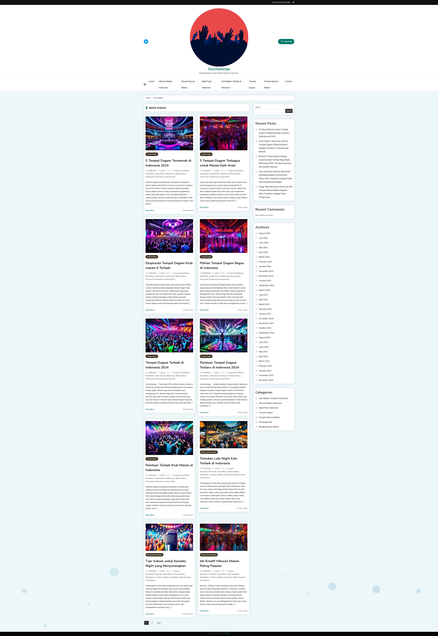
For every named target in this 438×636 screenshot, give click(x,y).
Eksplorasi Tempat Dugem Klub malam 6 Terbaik (169, 265)
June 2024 (263, 347)
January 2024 (265, 370)
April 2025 (263, 299)
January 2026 (265, 266)
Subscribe (288, 41)
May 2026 (263, 247)
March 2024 (264, 361)
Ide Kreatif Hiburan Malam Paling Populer (219, 563)
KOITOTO (226, 633)
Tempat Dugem (252, 84)
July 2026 (263, 238)
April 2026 (263, 252)
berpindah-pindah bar (208, 472)
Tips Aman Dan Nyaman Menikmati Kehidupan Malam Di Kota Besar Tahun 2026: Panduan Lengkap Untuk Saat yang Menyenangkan (275, 176)
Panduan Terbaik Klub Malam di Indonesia (169, 467)
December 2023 (266, 375)
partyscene (150, 177)
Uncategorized (265, 422)
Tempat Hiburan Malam (271, 84)
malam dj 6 (171, 174)
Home (151, 81)
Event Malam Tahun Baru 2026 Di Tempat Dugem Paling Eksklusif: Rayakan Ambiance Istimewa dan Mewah (274, 146)
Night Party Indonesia (207, 84)
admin (162, 171)
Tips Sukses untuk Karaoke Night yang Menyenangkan (166, 563)
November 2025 (266, 276)
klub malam (150, 174)
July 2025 (263, 295)
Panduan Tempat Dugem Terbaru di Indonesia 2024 (219, 365)
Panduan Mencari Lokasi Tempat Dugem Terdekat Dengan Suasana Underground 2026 (274, 133)
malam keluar (181, 174)
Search (258, 107)
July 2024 (263, 342)
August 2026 (264, 233)
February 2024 (265, 366)
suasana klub (170, 177)
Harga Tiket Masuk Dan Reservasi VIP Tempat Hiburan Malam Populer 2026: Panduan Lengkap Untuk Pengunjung (276, 191)
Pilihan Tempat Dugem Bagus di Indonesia (222, 265)
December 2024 (266, 318)
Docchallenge (219, 69)
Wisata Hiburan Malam (188, 84)
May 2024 (263, 351)
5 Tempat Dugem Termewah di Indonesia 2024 (168, 163)
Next (159, 623)
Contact (288, 81)
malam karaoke (239, 475)
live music (213, 475)
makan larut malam (225, 475)
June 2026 (263, 242)
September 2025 (266, 285)
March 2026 (264, 257)
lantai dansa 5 (160, 174)
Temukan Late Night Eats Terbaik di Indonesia (218, 460)
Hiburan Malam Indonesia (165, 84)
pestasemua (159, 177)
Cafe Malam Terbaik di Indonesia (231, 84)
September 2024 (266, 333)
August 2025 (264, 290)
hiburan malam (233, 472)
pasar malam (205, 478)
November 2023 (266, 380)
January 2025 (265, 314)
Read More (150, 210)
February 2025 (265, 309)
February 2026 (265, 262)
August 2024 (264, 337)
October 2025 (265, 280)
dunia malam (184, 171)
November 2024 (266, 323)
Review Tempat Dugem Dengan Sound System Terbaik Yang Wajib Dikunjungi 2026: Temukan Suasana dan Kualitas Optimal (275, 161)
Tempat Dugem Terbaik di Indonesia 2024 (165, 365)
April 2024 (263, 356)
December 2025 (266, 271)
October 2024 (265, 328)
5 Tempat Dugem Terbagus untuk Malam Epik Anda (220, 163)
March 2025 (264, 304)
